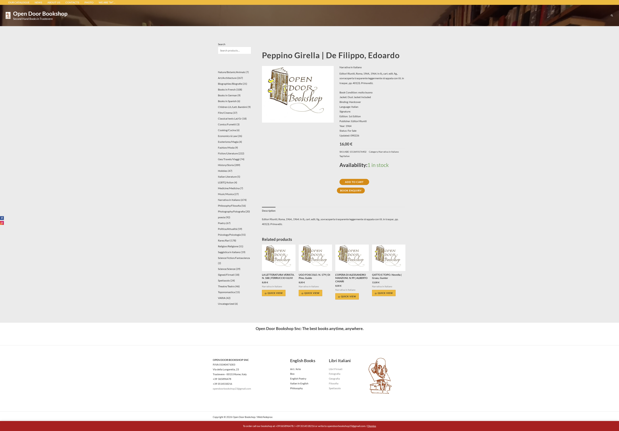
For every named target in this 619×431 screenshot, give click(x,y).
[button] (611, 15)
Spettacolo (335, 388)
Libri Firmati (335, 369)
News (38, 2)
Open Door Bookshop (40, 13)
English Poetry (298, 378)
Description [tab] (268, 210)
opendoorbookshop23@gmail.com (232, 388)
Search (221, 44)
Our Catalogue (18, 2)
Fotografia (334, 373)
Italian (346, 156)
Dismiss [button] (371, 425)
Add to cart (354, 181)
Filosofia (333, 383)
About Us (53, 2)
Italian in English (299, 383)
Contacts (72, 2)
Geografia (334, 378)
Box (292, 373)
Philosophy (296, 388)
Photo (88, 2)
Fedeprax (268, 417)
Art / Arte (295, 369)
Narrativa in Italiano (350, 67)
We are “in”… (107, 2)
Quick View (275, 293)
